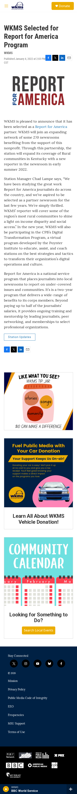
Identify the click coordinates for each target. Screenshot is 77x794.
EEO (11, 706)
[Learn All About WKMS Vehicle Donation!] (38, 472)
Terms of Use (16, 732)
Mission (13, 681)
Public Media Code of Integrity (27, 698)
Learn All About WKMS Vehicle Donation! (38, 519)
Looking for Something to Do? (38, 618)
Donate (64, 6)
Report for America (51, 126)
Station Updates (19, 337)
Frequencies (16, 715)
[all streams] (72, 789)
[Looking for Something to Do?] (38, 571)
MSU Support (16, 723)
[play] (6, 789)
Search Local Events (38, 630)
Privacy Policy (16, 689)
